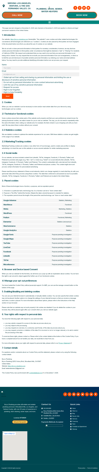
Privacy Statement (64, 343)
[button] (49, 22)
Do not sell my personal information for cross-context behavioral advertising (33, 82)
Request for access (11, 87)
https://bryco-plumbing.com (19, 39)
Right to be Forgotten (11, 90)
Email (4, 71)
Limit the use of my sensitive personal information (22, 85)
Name (4, 65)
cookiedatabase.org (35, 373)
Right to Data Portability (12, 92)
